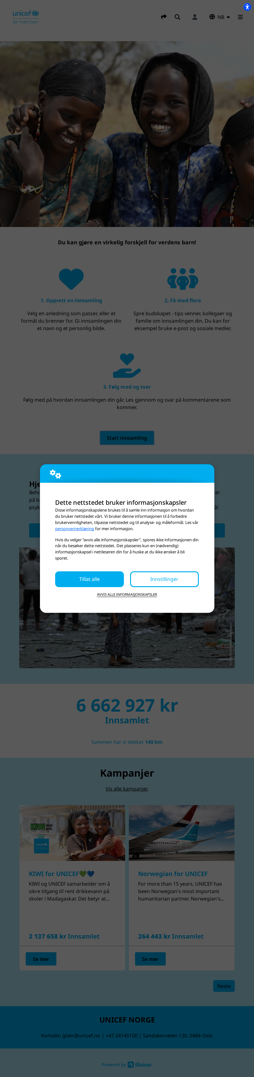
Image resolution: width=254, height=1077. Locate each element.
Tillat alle (89, 579)
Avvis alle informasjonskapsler (127, 594)
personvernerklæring (74, 528)
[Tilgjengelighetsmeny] (247, 7)
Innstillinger (164, 579)
